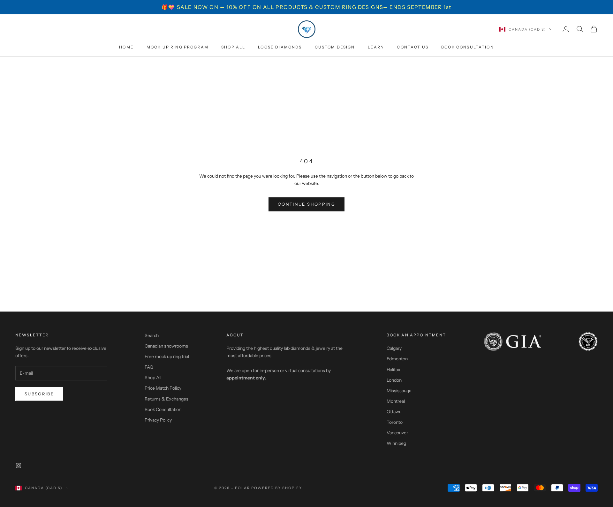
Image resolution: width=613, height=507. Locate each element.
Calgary (394, 348)
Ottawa (394, 412)
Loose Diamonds (280, 47)
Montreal (396, 401)
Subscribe (39, 393)
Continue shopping (306, 204)
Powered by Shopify (276, 488)
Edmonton (397, 359)
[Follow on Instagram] (18, 465)
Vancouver (397, 433)
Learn (376, 47)
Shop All (233, 47)
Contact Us (412, 47)
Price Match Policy (163, 388)
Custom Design (335, 47)
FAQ (149, 367)
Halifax (393, 369)
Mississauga (399, 390)
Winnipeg (396, 443)
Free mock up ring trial (167, 356)
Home (126, 47)
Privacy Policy (158, 420)
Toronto (395, 422)
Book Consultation (467, 47)
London (394, 380)
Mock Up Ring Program (177, 47)
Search (152, 335)
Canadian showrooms (166, 346)
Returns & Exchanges (166, 399)
